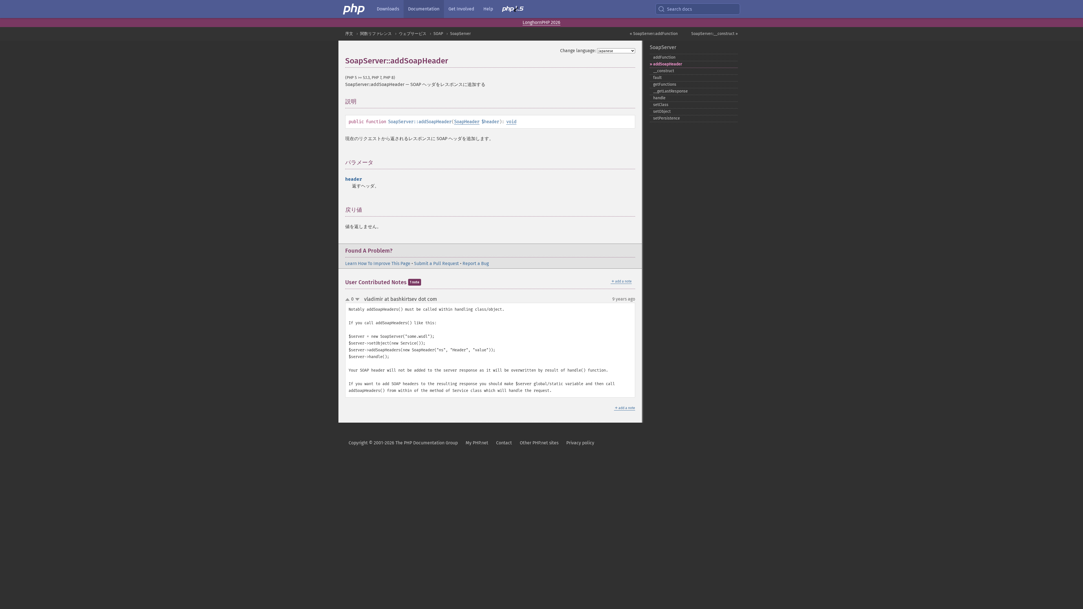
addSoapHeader (667, 64)
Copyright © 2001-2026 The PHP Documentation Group (403, 442)
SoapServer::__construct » (714, 33)
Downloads (388, 9)
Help (488, 9)
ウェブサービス (412, 33)
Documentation (423, 9)
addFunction (664, 57)
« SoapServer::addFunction (654, 33)
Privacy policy (580, 442)
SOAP (438, 33)
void (511, 121)
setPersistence (666, 118)
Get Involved (461, 9)
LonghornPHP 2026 (541, 22)
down (357, 299)
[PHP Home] (354, 9)
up (348, 300)
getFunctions (664, 84)
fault (657, 77)
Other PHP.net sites (539, 442)
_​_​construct (663, 71)
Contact (504, 442)
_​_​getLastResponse (670, 91)
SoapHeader (466, 121)
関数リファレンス (376, 33)
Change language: (578, 50)
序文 (349, 33)
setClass (660, 104)
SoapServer (460, 33)
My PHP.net (477, 442)
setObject (662, 111)
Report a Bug (476, 263)
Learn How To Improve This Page (377, 263)
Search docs (679, 9)
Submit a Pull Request (436, 263)
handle (659, 98)
